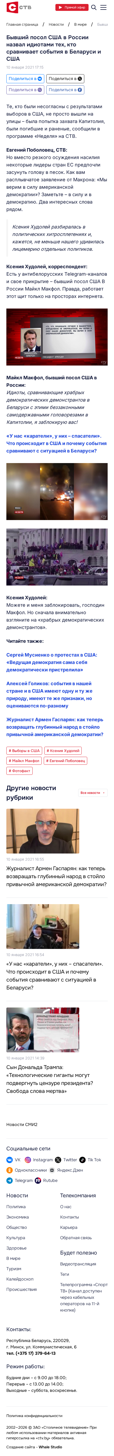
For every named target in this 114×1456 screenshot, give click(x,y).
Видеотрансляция (78, 1264)
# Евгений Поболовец (65, 760)
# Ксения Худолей (63, 750)
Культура (15, 1238)
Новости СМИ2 (21, 1124)
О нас (66, 1206)
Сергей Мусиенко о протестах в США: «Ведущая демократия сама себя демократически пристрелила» (51, 662)
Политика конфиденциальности (34, 1415)
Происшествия (21, 1289)
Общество (16, 1227)
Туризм (13, 1269)
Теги (64, 1274)
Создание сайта (20, 1447)
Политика (16, 1206)
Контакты (69, 1217)
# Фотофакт (19, 770)
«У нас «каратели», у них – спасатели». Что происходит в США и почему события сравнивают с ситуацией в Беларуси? (56, 443)
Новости (56, 24)
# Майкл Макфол (24, 760)
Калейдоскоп (19, 1279)
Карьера (68, 1227)
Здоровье (16, 1248)
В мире (80, 24)
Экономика (17, 1217)
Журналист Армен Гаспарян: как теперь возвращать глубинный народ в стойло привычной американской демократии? (54, 727)
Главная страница (22, 24)
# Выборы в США (24, 750)
